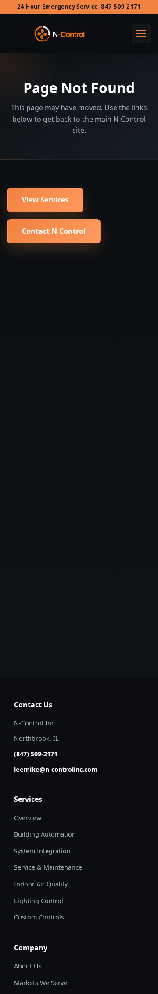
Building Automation (45, 834)
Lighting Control (38, 901)
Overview (27, 818)
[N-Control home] (59, 33)
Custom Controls (39, 917)
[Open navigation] (141, 33)
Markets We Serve (40, 983)
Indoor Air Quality (41, 884)
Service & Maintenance (48, 867)
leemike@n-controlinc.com (55, 769)
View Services (45, 200)
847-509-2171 (121, 6)
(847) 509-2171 (35, 754)
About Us (28, 966)
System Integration (42, 851)
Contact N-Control (54, 231)
